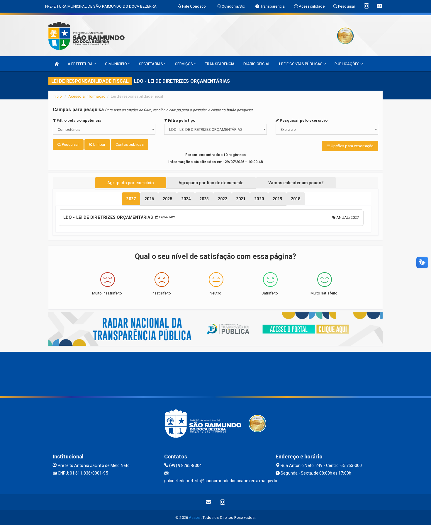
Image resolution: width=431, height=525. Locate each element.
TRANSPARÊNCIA (220, 64)
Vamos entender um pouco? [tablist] (295, 182)
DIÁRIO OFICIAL (256, 64)
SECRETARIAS (151, 64)
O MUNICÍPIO (116, 64)
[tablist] (131, 198)
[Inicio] (56, 63)
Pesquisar (70, 144)
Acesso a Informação (87, 96)
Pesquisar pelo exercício (303, 120)
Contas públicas (130, 144)
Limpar (98, 144)
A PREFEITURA (81, 64)
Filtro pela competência (78, 120)
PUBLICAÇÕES (347, 64)
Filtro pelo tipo (181, 120)
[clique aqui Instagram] (223, 502)
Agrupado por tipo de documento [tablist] (211, 182)
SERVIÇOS (184, 64)
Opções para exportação (352, 146)
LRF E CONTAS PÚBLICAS (301, 64)
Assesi (195, 517)
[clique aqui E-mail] (208, 502)
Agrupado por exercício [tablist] (130, 182)
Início (57, 96)
